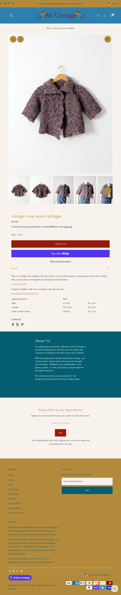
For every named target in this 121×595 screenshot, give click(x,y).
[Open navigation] (11, 15)
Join (60, 432)
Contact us (16, 319)
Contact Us (13, 489)
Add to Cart (60, 244)
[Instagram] (5, 3)
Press (10, 484)
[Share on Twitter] (18, 325)
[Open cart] (111, 15)
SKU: (13, 235)
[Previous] (13, 39)
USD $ (114, 4)
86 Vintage (31, 585)
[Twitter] (13, 3)
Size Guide (13, 494)
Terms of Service (16, 513)
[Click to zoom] (107, 39)
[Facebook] (1, 3)
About (11, 480)
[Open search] (98, 15)
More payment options (60, 261)
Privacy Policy (15, 508)
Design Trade (14, 503)
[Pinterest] (8, 3)
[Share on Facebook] (13, 325)
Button (41, 386)
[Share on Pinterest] (22, 325)
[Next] (20, 39)
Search (11, 475)
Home (48, 28)
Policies (11, 499)
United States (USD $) (98, 575)
